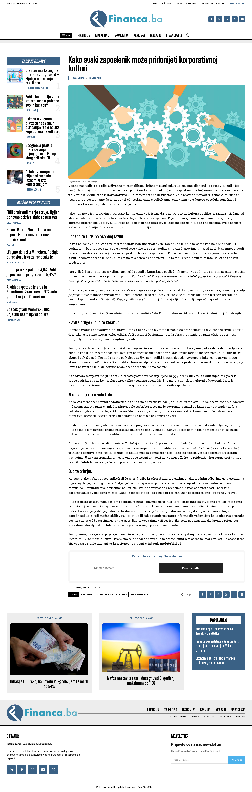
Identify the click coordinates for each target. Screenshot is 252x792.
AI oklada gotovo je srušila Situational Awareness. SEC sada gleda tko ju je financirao (32, 292)
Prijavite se (236, 760)
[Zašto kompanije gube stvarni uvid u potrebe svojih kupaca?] (15, 102)
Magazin (95, 78)
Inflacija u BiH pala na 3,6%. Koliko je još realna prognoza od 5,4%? (32, 272)
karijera (87, 594)
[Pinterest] (218, 594)
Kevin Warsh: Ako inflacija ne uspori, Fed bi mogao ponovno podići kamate (29, 234)
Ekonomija (14, 223)
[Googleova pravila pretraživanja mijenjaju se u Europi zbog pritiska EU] (15, 150)
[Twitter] (53, 769)
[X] (235, 19)
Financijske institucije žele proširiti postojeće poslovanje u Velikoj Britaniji (217, 645)
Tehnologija (34, 189)
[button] (188, 35)
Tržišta (12, 302)
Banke (11, 245)
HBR (115, 223)
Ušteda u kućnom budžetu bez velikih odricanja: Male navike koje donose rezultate (42, 125)
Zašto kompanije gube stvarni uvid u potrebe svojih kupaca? (42, 101)
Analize (31, 163)
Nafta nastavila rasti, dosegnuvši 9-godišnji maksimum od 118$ (141, 681)
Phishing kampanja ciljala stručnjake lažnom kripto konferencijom (40, 178)
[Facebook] (211, 19)
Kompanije (13, 320)
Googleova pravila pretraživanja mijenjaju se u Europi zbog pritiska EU (41, 151)
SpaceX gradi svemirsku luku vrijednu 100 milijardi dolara (29, 312)
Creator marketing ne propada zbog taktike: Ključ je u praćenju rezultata (42, 76)
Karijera (31, 110)
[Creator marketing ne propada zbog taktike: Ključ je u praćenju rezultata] (15, 75)
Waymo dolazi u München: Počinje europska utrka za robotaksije (33, 254)
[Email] (241, 594)
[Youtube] (242, 19)
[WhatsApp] (226, 594)
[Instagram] (219, 19)
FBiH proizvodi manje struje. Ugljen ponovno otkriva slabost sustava (33, 215)
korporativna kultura (111, 594)
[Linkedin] (227, 19)
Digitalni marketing (38, 88)
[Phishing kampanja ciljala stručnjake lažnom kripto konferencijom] (15, 177)
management (139, 594)
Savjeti (31, 136)
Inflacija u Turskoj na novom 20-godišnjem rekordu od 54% (49, 684)
